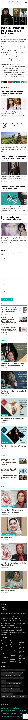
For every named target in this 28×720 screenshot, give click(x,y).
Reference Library (13, 656)
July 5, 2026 (4, 395)
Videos (21, 645)
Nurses (3, 680)
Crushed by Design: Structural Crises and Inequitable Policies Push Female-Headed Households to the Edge (9, 330)
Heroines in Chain (4, 652)
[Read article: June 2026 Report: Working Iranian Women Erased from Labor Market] (14, 380)
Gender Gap (20, 672)
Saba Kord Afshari (14, 688)
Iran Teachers (5, 678)
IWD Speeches (4, 660)
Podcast (12, 653)
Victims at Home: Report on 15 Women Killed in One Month (8, 470)
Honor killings (17, 675)
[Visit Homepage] (14, 2)
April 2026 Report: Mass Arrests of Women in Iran (13, 446)
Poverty (4, 686)
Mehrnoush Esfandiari (6, 537)
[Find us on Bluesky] (11, 704)
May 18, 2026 (4, 334)
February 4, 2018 (4, 36)
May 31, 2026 (4, 422)
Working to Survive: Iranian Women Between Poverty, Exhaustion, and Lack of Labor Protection (13, 126)
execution (4, 672)
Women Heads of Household (9, 696)
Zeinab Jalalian (22, 696)
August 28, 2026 (5, 130)
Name (3, 278)
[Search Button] (26, 2)
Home (2, 7)
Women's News (8, 7)
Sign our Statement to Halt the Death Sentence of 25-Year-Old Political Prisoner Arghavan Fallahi (9, 310)
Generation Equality (7, 675)
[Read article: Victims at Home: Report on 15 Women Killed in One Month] (23, 471)
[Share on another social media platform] (25, 82)
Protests (16, 686)
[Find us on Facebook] (1, 704)
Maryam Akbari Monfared (17, 678)
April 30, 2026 (4, 448)
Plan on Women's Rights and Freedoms (11, 683)
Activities (3, 641)
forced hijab (12, 672)
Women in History (21, 648)
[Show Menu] (2, 2)
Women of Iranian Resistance (22, 656)
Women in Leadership (22, 652)
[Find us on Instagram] (9, 704)
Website (3, 292)
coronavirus (14, 670)
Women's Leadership (7, 694)
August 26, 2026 (5, 190)
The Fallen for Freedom (8, 506)
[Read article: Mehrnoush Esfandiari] (14, 526)
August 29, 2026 (5, 95)
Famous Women (3, 648)
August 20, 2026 (5, 539)
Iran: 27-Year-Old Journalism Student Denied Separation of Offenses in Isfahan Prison (13, 157)
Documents (4, 645)
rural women (5, 688)
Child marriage (5, 670)
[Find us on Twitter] (3, 704)
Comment (4, 258)
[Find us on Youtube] (5, 704)
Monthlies (5, 360)
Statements (13, 661)
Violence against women (17, 691)
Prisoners (10, 686)
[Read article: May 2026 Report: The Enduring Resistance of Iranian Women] (14, 407)
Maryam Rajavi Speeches (12, 646)
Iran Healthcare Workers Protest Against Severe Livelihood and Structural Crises (9, 477)
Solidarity (12, 659)
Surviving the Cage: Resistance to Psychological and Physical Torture (11, 218)
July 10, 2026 (4, 314)
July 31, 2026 (4, 367)
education (21, 670)
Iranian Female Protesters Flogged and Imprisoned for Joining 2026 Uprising (12, 93)
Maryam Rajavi (12, 641)
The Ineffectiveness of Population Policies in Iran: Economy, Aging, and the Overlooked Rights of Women (8, 320)
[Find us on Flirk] (7, 704)
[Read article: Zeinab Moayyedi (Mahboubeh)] (14, 580)
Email (3, 285)
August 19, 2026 (5, 481)
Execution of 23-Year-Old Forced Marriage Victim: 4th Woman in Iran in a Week (13, 188)
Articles (3, 643)
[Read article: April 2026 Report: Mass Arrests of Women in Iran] (14, 435)
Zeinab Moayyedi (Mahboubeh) (8, 590)
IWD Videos (4, 662)
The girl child (5, 691)
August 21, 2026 (5, 514)
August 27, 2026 (5, 160)
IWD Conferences (4, 656)
